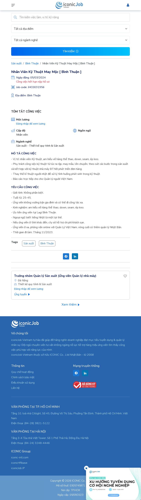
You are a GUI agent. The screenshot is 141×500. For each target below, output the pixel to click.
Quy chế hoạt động (22, 372)
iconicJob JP (18, 468)
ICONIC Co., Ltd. (81, 481)
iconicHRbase (19, 463)
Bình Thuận (32, 63)
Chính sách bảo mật (22, 377)
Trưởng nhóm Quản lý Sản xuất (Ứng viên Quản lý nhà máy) (55, 276)
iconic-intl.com (19, 457)
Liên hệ (15, 388)
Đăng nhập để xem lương (30, 123)
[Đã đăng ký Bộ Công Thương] (84, 385)
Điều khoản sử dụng (23, 383)
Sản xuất (16, 63)
